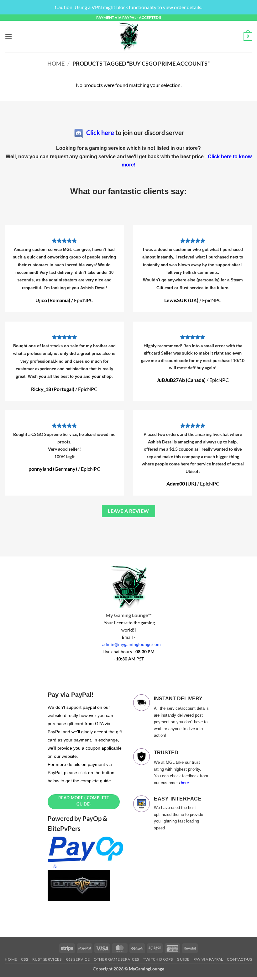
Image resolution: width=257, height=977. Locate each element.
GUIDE (183, 959)
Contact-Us (239, 959)
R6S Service (78, 959)
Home (56, 63)
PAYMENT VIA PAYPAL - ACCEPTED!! (128, 17)
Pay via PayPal (208, 959)
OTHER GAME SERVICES (116, 959)
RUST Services (47, 959)
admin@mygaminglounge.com (131, 644)
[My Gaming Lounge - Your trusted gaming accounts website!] (128, 36)
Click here (100, 132)
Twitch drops (158, 959)
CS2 (24, 959)
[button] (8, 36)
